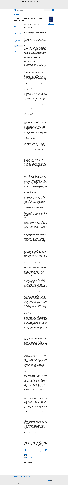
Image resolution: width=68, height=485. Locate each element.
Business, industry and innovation (19, 25)
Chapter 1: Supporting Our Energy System (18, 41)
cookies (18, 1)
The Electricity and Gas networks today (17, 38)
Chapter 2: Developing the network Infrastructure (18, 43)
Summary (16, 36)
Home (14, 14)
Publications (17, 14)
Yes (26, 464)
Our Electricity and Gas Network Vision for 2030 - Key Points (18, 34)
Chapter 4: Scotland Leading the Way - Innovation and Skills (18, 49)
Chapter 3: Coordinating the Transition (18, 46)
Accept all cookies (17, 6)
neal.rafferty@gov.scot (29, 457)
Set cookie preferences (32, 6)
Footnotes (16, 51)
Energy (15, 26)
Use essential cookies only (24, 6)
